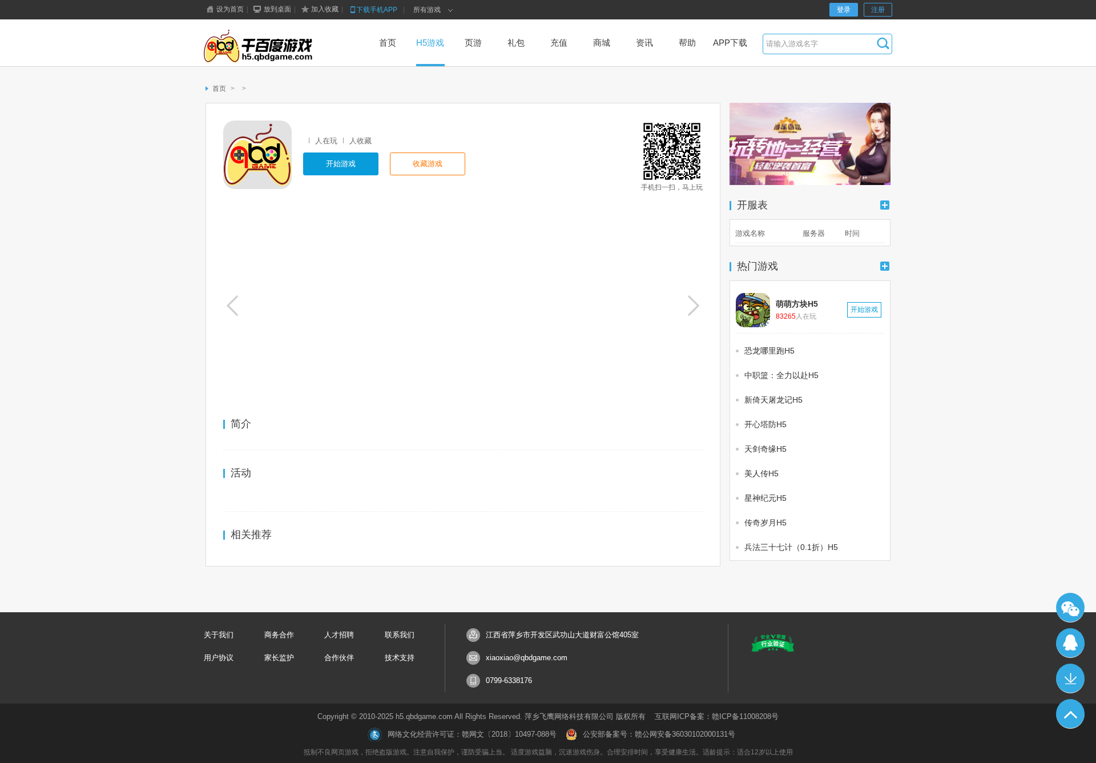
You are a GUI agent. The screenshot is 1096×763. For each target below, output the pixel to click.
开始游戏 (341, 163)
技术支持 (399, 657)
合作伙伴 (339, 657)
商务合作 (279, 635)
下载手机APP (376, 10)
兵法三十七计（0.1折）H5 (791, 547)
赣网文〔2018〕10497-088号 (509, 734)
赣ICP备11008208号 (745, 716)
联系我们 (399, 635)
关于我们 (218, 635)
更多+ (884, 205)
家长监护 (279, 657)
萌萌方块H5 (797, 303)
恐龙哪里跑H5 (769, 350)
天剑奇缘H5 (765, 448)
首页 (219, 89)
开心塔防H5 (765, 424)
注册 (878, 10)
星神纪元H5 (765, 498)
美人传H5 (761, 473)
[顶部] (1070, 714)
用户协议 (218, 657)
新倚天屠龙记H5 (773, 399)
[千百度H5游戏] (276, 47)
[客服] (1070, 643)
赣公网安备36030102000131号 (685, 734)
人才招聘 (339, 635)
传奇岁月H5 (765, 522)
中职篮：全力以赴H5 (781, 375)
